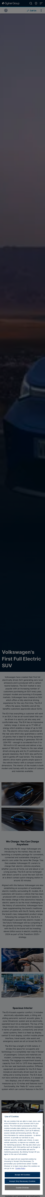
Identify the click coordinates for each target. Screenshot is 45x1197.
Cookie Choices (22, 1188)
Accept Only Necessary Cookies (22, 1181)
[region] (22, 1154)
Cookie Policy (20, 1168)
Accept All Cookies (22, 1175)
